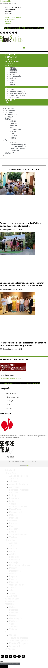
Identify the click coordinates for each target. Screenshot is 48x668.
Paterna (13, 523)
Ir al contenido (5, 1)
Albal (11, 545)
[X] (13, 33)
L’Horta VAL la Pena (17, 96)
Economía (13, 72)
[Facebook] (1, 33)
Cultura (12, 68)
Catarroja (13, 562)
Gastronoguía (15, 76)
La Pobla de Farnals (18, 506)
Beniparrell (14, 556)
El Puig (12, 495)
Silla (11, 590)
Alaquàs (13, 542)
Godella (12, 503)
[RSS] (7, 33)
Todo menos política (17, 93)
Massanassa (15, 570)
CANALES (9, 604)
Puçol (12, 526)
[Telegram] (10, 33)
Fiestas (12, 74)
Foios (11, 501)
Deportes (13, 70)
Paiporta (13, 576)
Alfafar (12, 554)
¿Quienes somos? (10, 9)
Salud (11, 81)
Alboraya (13, 478)
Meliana (13, 515)
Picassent (14, 582)
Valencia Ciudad (12, 61)
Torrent (12, 593)
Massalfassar (15, 509)
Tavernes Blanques (18, 534)
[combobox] (10, 664)
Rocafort (13, 531)
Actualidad (10, 55)
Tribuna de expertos (17, 91)
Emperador (14, 498)
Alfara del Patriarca (18, 484)
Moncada (13, 517)
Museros (13, 520)
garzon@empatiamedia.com (10, 378)
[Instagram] (4, 33)
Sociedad (13, 83)
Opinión (12, 89)
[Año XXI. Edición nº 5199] (13, 7)
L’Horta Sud (10, 59)
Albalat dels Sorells (18, 475)
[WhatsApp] (16, 33)
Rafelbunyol (14, 528)
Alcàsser (13, 548)
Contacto (8, 13)
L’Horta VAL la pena (18, 643)
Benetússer (14, 559)
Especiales (9, 63)
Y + (6, 87)
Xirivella (13, 595)
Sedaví (12, 587)
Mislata (12, 573)
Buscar (7, 102)
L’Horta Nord (11, 57)
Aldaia (12, 551)
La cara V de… (14, 98)
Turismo (12, 85)
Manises (13, 568)
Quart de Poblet (16, 584)
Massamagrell (15, 512)
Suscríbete (8, 11)
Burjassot (13, 492)
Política (12, 78)
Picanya (13, 579)
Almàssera (14, 487)
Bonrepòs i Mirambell (19, 489)
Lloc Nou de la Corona (19, 565)
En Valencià (10, 100)
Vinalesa (13, 537)
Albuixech (14, 481)
